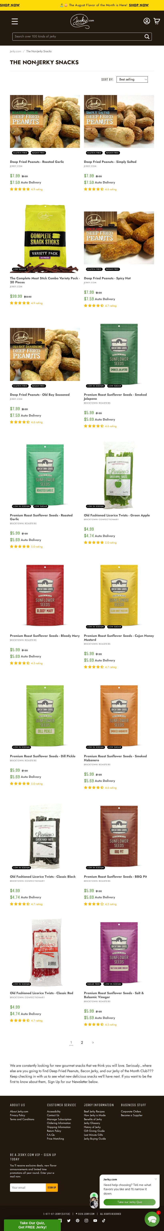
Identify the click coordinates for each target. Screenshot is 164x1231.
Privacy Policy (17, 1115)
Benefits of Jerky (93, 1119)
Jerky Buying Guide (95, 1138)
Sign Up (52, 1187)
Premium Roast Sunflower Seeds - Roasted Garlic (41, 517)
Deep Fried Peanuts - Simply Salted (110, 162)
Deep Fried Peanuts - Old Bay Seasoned (40, 395)
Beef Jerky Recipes (94, 1111)
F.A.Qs (51, 1135)
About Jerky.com (19, 1111)
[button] (14, 21)
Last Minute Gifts (93, 1135)
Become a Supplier (131, 1115)
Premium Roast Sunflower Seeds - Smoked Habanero (115, 758)
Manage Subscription (59, 1119)
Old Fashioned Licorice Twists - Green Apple (117, 515)
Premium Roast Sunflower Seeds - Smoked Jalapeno (115, 397)
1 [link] (71, 1042)
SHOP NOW (131, 5)
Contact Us (53, 1115)
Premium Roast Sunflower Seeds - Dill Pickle (42, 756)
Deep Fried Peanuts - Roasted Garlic (37, 162)
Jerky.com (15, 51)
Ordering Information (59, 1123)
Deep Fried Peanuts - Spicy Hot (107, 278)
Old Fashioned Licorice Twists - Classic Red (41, 993)
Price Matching (55, 1138)
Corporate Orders (131, 1111)
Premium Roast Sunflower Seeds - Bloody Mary (45, 636)
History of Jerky (92, 1127)
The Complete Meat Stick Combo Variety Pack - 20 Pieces (45, 280)
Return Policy (54, 1131)
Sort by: (107, 79)
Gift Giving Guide (94, 1131)
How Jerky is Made (95, 1115)
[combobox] (82, 36)
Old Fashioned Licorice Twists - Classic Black (43, 877)
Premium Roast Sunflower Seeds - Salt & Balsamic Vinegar (114, 995)
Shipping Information (59, 1127)
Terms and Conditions (22, 1119)
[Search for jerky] (147, 36)
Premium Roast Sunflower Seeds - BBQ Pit (115, 877)
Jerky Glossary (92, 1123)
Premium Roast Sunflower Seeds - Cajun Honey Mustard (119, 638)
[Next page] (92, 1042)
